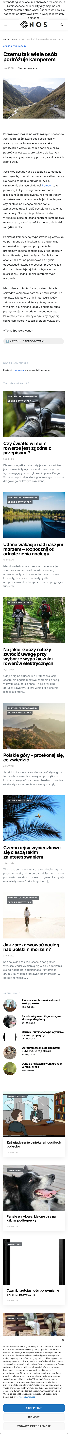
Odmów (34, 1417)
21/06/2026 (28, 1070)
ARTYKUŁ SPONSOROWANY (23, 396)
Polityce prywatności (25, 1397)
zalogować (19, 370)
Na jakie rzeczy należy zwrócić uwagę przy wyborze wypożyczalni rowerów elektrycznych (28, 656)
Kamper (47, 185)
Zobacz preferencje (34, 1426)
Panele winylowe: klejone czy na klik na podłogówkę (41, 1017)
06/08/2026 (28, 1023)
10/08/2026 (28, 1007)
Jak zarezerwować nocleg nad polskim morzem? (31, 947)
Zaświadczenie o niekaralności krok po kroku (40, 1002)
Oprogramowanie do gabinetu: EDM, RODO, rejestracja (41, 1049)
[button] (63, 1340)
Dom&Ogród (15, 1170)
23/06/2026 (28, 1054)
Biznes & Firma (16, 1096)
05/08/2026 (28, 1039)
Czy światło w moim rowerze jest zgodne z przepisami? (27, 448)
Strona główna (10, 39)
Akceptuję (34, 1408)
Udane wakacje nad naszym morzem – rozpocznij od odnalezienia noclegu (33, 549)
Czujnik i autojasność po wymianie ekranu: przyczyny (43, 1033)
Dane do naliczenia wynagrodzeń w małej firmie (42, 1065)
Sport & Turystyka (15, 46)
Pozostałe (14, 1244)
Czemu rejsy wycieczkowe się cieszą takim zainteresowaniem (32, 852)
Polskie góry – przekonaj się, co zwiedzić (33, 757)
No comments (28, 68)
